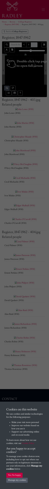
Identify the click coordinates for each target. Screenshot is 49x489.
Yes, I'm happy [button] (14, 475)
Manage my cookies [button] (17, 480)
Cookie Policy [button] (28, 443)
